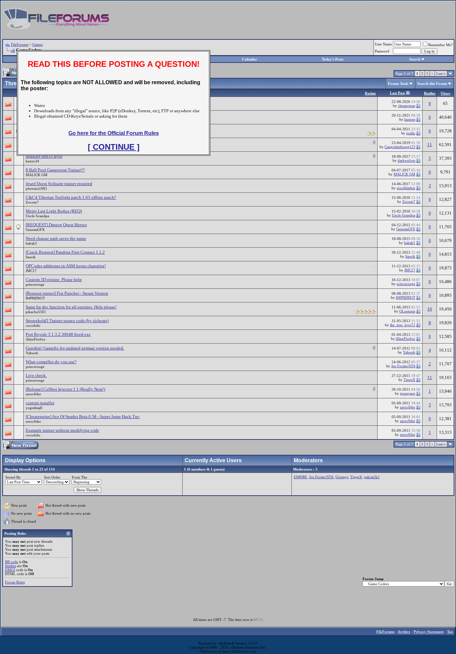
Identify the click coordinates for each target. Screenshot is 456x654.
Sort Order (52, 477)
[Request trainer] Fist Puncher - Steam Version (67, 293)
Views (445, 93)
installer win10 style (44, 156)
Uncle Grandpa (37, 216)
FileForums (19, 44)
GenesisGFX (35, 230)
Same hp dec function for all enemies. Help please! (71, 306)
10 (429, 308)
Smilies (10, 566)
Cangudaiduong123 (400, 147)
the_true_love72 (402, 325)
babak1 (31, 243)
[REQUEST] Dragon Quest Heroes (56, 224)
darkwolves (406, 160)
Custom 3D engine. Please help (54, 279)
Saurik (31, 257)
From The (79, 477)
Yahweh (32, 353)
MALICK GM (36, 175)
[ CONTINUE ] (114, 146)
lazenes (409, 119)
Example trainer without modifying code (62, 430)
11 (429, 144)
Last (441, 74)
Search (414, 59)
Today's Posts (333, 59)
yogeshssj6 (34, 408)
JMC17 (31, 271)
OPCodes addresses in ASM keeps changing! (66, 265)
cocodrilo (33, 325)
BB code (11, 562)
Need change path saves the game (56, 238)
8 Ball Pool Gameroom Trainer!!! (55, 169)
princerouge (35, 284)
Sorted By (13, 477)
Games (37, 44)
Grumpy (341, 477)
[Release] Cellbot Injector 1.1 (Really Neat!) (65, 389)
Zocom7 (32, 202)
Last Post (397, 93)
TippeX (409, 380)
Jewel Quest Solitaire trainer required (59, 183)
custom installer (40, 402)
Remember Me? (440, 45)
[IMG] (10, 570)
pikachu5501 (36, 312)
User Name (383, 44)
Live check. (36, 375)
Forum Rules (15, 582)
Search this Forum (432, 84)
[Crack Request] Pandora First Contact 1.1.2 (65, 252)
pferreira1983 (36, 188)
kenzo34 (32, 161)
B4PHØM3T (35, 298)
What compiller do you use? (51, 361)
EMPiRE (300, 477)
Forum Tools (398, 84)
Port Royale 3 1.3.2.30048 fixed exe (58, 334)
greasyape (407, 393)
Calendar (249, 59)
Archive (404, 632)
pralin (410, 133)
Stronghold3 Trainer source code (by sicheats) (67, 320)
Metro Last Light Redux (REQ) (54, 211)
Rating (370, 93)
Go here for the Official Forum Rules (113, 133)
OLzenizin (407, 311)
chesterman (406, 106)
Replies (429, 93)
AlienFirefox (35, 339)
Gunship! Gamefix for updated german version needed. (75, 348)
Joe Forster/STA (403, 366)
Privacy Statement (429, 632)
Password (382, 51)
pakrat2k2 (372, 477)
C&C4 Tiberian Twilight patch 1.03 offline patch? (71, 197)
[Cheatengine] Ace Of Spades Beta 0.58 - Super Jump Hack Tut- (83, 416)
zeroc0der (33, 394)
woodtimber (406, 188)
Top (450, 632)
